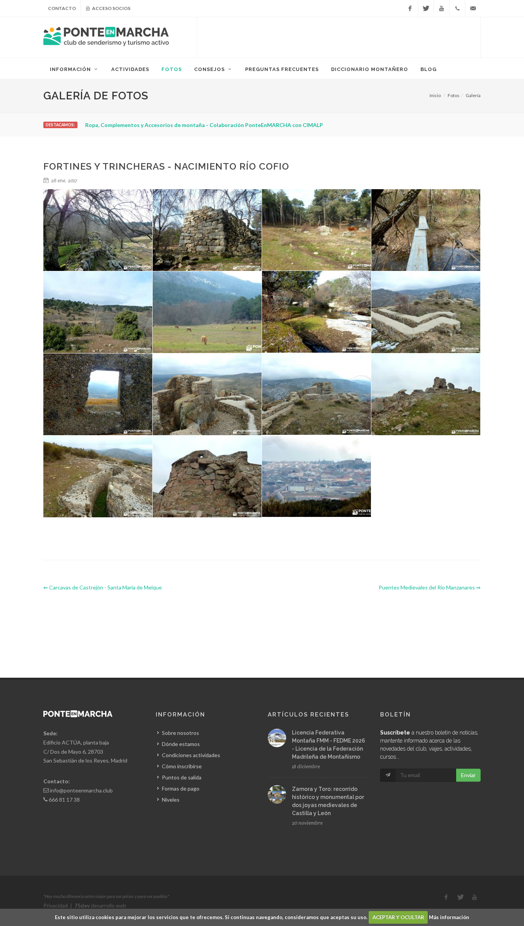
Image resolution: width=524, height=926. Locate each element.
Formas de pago (180, 788)
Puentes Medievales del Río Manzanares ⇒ (430, 587)
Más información (449, 917)
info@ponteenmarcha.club (81, 790)
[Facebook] (410, 8)
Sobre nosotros (180, 733)
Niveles (171, 799)
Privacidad (55, 905)
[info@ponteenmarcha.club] (473, 8)
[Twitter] (425, 8)
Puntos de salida (181, 777)
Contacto (62, 8)
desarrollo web (100, 905)
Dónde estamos (181, 744)
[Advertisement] (338, 36)
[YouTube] (441, 8)
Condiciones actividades (191, 755)
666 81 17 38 (64, 799)
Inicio (435, 95)
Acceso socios (110, 8)
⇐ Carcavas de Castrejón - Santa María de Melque (102, 587)
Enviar (468, 775)
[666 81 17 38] (457, 8)
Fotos (454, 95)
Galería (473, 95)
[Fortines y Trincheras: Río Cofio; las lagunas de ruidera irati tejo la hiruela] (426, 312)
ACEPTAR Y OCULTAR (398, 917)
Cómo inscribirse (182, 766)
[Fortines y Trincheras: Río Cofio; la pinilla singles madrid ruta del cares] (207, 230)
